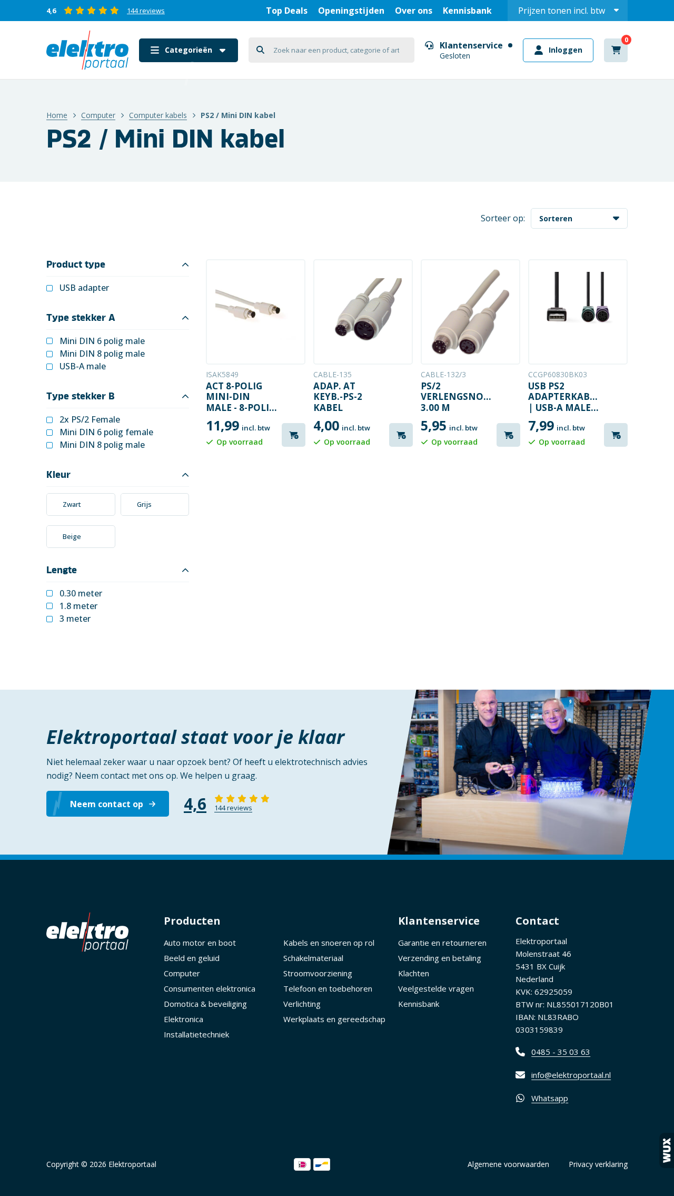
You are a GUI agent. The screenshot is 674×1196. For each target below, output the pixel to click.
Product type (75, 264)
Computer (98, 115)
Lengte (61, 570)
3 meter (75, 619)
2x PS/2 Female (90, 420)
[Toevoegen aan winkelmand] (293, 435)
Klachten (413, 973)
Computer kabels (158, 115)
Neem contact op (106, 804)
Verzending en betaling (439, 958)
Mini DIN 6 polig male (102, 341)
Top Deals (287, 10)
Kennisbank (467, 10)
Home (56, 115)
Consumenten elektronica (209, 988)
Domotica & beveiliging (205, 1003)
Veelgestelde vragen (436, 988)
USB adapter (84, 288)
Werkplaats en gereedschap (334, 1019)
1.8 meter (78, 606)
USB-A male (83, 366)
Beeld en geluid (192, 958)
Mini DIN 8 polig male (102, 354)
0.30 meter (81, 594)
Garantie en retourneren (442, 942)
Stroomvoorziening (317, 973)
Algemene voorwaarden (508, 1164)
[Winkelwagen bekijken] (616, 50)
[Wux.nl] (666, 1150)
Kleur (58, 474)
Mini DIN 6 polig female (106, 432)
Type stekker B (80, 396)
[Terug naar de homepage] (87, 50)
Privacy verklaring (598, 1164)
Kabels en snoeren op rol (328, 942)
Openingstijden (351, 10)
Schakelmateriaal (313, 958)
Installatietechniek (196, 1034)
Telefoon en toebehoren (327, 988)
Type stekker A (80, 317)
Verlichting (302, 1003)
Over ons (413, 10)
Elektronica (183, 1019)
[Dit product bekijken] (255, 312)
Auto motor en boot (200, 942)
